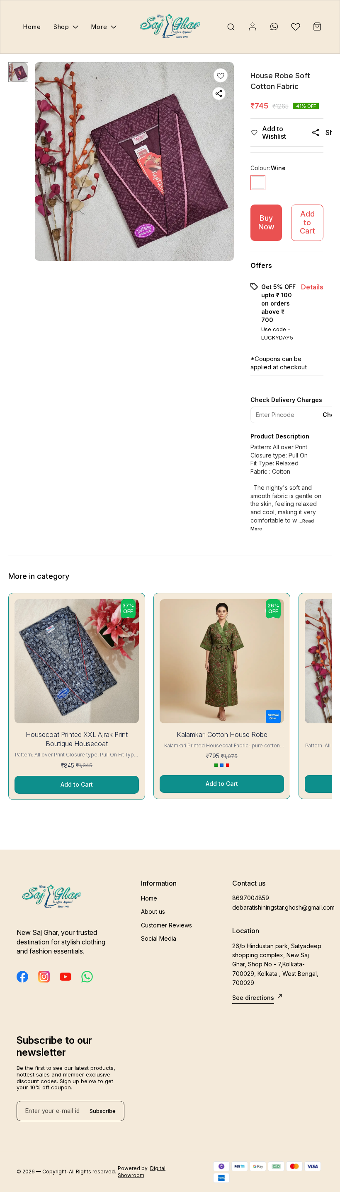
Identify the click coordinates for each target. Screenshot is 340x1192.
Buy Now (266, 222)
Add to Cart (307, 222)
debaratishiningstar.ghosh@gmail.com (277, 907)
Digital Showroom (141, 1171)
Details (312, 287)
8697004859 (250, 897)
